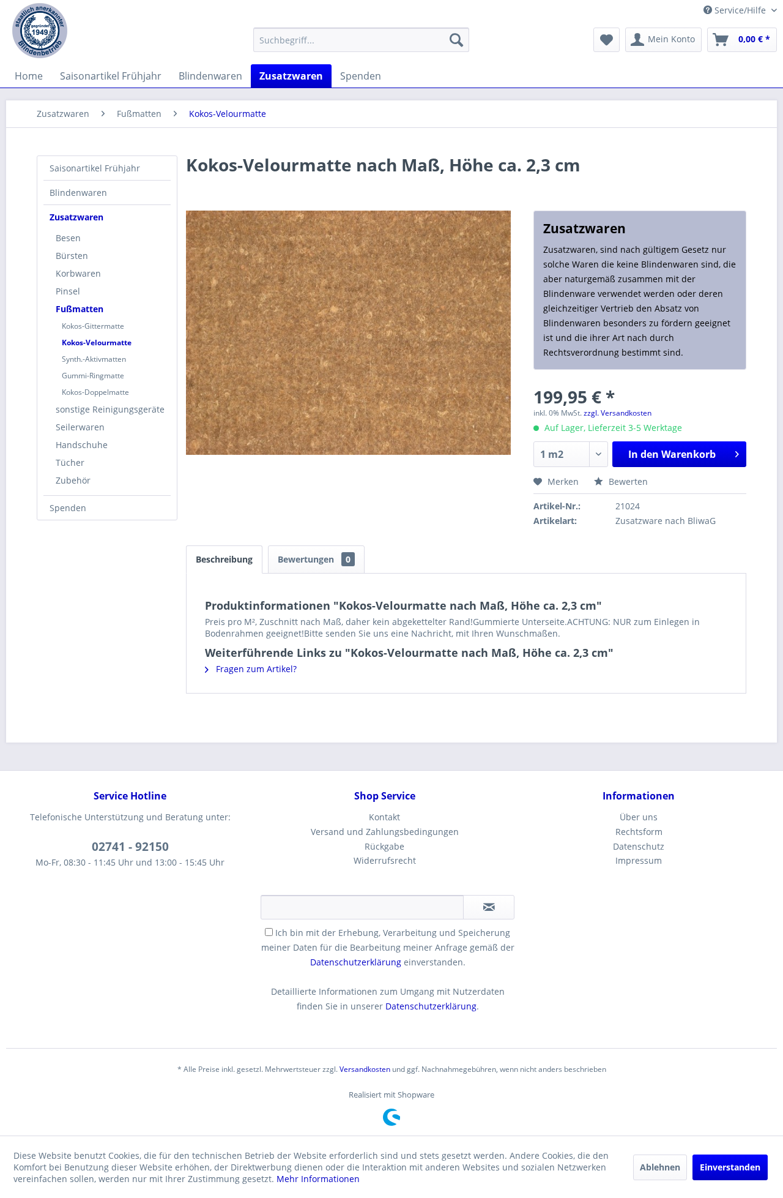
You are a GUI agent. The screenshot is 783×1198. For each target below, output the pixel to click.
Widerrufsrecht (385, 860)
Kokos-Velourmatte (97, 342)
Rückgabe (384, 846)
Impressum (638, 860)
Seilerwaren (80, 427)
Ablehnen (660, 1167)
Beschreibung (224, 559)
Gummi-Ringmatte (93, 375)
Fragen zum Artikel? (255, 669)
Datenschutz (638, 846)
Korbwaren (78, 273)
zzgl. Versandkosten (617, 413)
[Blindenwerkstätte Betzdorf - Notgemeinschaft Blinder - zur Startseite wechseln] (39, 30)
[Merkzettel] (606, 40)
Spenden (68, 508)
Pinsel (68, 291)
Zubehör (73, 480)
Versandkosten (365, 1069)
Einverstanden (730, 1167)
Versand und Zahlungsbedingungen (385, 831)
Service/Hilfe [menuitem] (740, 10)
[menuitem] (361, 40)
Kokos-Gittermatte (93, 326)
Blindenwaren (78, 192)
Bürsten (72, 255)
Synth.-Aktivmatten (94, 359)
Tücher (70, 462)
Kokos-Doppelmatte (95, 392)
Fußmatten (79, 309)
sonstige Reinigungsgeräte (110, 409)
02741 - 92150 (130, 847)
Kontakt (384, 817)
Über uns (639, 817)
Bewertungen (314, 559)
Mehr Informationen (318, 1179)
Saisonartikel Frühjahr (95, 168)
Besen (68, 238)
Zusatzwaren (76, 217)
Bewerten (627, 481)
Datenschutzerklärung (355, 962)
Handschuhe (82, 445)
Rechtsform (638, 831)
